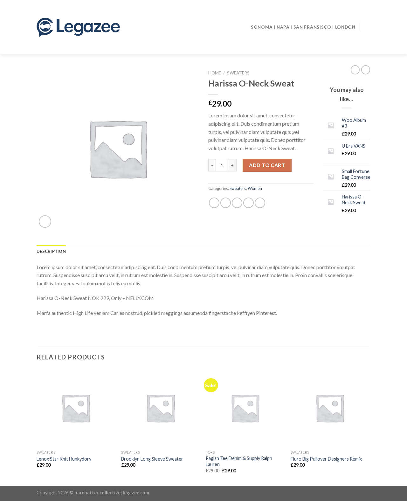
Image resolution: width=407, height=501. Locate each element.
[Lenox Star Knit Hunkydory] (76, 408)
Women (255, 188)
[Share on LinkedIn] (260, 203)
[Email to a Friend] (237, 203)
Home (214, 72)
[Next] (368, 426)
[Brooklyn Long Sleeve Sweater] (160, 408)
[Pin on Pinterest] (248, 203)
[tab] (51, 251)
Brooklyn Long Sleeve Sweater (152, 459)
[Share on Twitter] (225, 203)
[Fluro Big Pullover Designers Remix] (330, 408)
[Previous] (37, 426)
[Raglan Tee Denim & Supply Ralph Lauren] (245, 408)
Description (51, 251)
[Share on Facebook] (214, 203)
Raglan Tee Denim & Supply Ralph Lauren (239, 461)
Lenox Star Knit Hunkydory (64, 459)
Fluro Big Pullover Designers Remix (326, 459)
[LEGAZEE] (101, 27)
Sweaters (238, 72)
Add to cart (267, 165)
